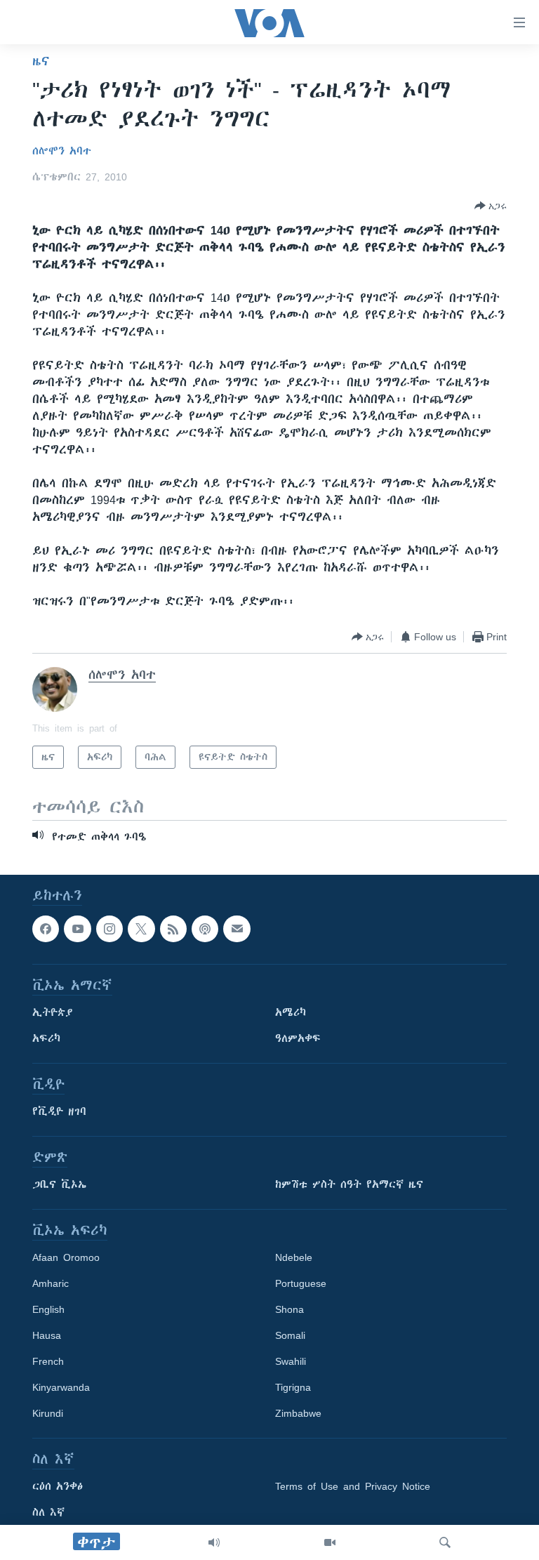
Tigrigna (293, 1388)
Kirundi (47, 1414)
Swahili (290, 1362)
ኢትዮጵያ (52, 1013)
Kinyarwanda (61, 1388)
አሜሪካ (290, 1013)
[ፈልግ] (445, 1542)
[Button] (490, 205)
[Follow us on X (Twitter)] (141, 928)
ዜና (41, 61)
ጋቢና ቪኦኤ (59, 1185)
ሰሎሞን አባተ (61, 151)
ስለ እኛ (48, 1513)
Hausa (46, 1336)
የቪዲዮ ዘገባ (59, 1112)
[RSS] (173, 928)
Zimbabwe (298, 1414)
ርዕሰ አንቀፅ (57, 1487)
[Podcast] (205, 928)
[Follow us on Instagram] (109, 928)
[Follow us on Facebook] (45, 928)
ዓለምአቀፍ (298, 1039)
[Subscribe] (236, 928)
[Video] (330, 1542)
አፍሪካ (46, 1039)
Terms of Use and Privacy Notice (352, 1487)
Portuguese (300, 1284)
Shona (289, 1310)
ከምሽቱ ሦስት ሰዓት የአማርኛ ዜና (349, 1185)
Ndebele (293, 1258)
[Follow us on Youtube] (77, 928)
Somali (290, 1336)
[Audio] (214, 1542)
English (48, 1310)
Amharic (50, 1284)
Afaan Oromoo (66, 1258)
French (48, 1362)
